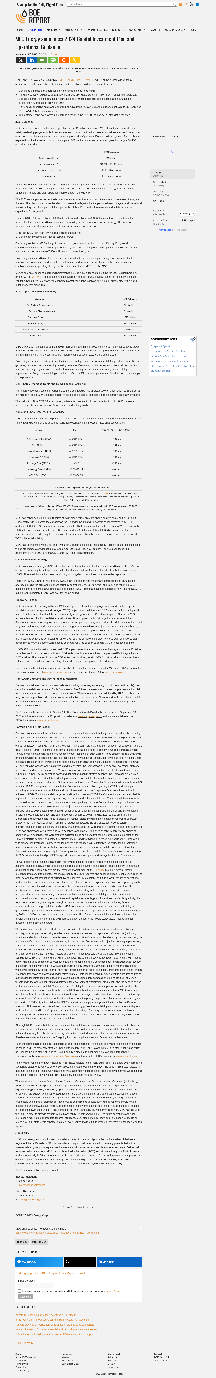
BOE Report (22, 11)
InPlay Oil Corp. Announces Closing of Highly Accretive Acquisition (52, 1319)
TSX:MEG (88, 80)
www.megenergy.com (55, 672)
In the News (20, 1360)
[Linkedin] (32, 60)
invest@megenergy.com (31, 1185)
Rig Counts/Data (174, 30)
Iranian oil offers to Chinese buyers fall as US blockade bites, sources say (56, 1329)
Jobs (193, 30)
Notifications (67, 1360)
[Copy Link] (75, 60)
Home (20, 30)
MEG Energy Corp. (70, 80)
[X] (21, 60)
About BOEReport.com (26, 1357)
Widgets (65, 1357)
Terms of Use (21, 1364)
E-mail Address (26, 1280)
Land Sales (118, 30)
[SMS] (53, 60)
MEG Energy (39, 1241)
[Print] (64, 60)
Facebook (28, 1261)
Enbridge (99, 870)
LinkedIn (108, 1261)
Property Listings (98, 30)
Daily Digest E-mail (70, 1364)
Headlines (52, 30)
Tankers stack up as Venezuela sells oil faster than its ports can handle (54, 1324)
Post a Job (113, 1360)
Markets (155, 30)
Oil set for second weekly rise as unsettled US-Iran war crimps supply (54, 1334)
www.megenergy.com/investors (58, 1056)
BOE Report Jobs (162, 1357)
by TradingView (173, 229)
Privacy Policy (112, 1291)
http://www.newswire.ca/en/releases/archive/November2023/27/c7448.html (57, 1232)
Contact (111, 1364)
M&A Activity (135, 30)
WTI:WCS (37, 277)
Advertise (112, 1357)
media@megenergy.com (31, 1199)
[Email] (42, 60)
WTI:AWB (104, 493)
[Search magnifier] (174, 4)
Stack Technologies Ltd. (112, 1374)
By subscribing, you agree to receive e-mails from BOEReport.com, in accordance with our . (71, 1291)
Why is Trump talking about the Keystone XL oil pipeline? (47, 1315)
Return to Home (24, 1342)
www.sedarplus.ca (116, 672)
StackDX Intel (160, 1360)
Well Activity (72, 30)
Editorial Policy (22, 1370)
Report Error (113, 1367)
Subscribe (25, 1296)
